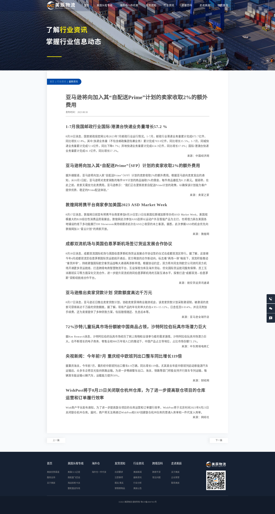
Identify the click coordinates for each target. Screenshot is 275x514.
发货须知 (151, 5)
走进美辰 (205, 5)
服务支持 (51, 477)
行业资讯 (169, 5)
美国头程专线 (104, 5)
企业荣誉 (175, 477)
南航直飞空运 (74, 477)
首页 (86, 5)
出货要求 (119, 472)
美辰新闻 (137, 472)
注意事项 (119, 477)
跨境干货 (156, 472)
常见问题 (156, 477)
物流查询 (223, 5)
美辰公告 (137, 488)
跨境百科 (187, 5)
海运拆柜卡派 (74, 483)
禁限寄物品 (120, 488)
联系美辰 (175, 483)
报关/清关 (119, 483)
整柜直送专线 (74, 488)
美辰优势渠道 (53, 472)
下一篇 (219, 440)
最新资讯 (73, 81)
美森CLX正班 (74, 472)
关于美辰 (51, 483)
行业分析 (137, 483)
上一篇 (56, 440)
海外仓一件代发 (129, 5)
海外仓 (96, 463)
